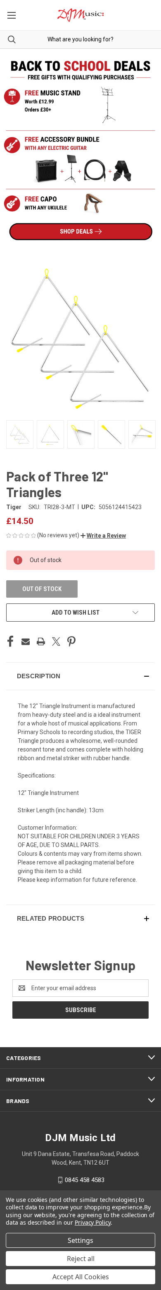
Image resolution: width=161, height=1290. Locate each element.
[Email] (25, 641)
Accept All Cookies (80, 1276)
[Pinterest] (71, 641)
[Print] (41, 641)
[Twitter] (56, 641)
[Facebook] (10, 641)
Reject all (81, 1258)
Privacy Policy (93, 1222)
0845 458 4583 (84, 1180)
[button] (103, 535)
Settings (80, 1240)
